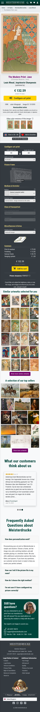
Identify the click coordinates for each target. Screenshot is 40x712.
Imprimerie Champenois (26, 82)
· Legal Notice (7, 663)
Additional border (8, 157)
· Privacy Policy (7, 668)
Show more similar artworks (20, 374)
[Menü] (2, 3)
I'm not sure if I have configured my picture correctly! (18, 589)
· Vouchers (24, 671)
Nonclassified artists (20, 8)
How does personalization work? (17, 539)
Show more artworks (20, 450)
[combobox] (20, 159)
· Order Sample (26, 673)
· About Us (6, 675)
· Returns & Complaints (9, 673)
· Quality (24, 666)
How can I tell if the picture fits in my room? (19, 571)
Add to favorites (30, 135)
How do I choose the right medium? (18, 580)
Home (3, 8)
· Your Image (25, 661)
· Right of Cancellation (9, 671)
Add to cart (21, 268)
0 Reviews (24, 139)
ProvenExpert (13, 501)
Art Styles (10, 8)
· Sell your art (25, 663)
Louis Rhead (32, 8)
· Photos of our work (27, 668)
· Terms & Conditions (9, 666)
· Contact (5, 661)
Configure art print (21, 98)
